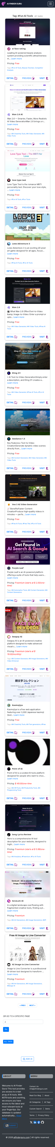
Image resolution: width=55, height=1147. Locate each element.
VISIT (42, 78)
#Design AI (11, 986)
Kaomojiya (17, 705)
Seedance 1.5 (18, 438)
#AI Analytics (16, 857)
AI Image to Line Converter (25, 964)
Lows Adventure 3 (20, 243)
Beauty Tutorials (28, 68)
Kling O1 (16, 373)
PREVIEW (27, 78)
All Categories (35, 1102)
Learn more (16, 58)
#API (44, 920)
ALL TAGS (8, 1041)
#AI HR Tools (16, 788)
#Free (43, 724)
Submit (12, 1125)
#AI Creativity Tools (18, 134)
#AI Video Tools (32, 326)
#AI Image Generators (37, 659)
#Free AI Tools (16, 263)
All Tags (47, 1102)
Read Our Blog (35, 1095)
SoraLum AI (17, 900)
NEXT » (32, 1005)
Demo (47, 1109)
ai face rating (18, 48)
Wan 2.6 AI (17, 114)
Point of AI (17, 768)
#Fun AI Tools (16, 68)
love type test (18, 180)
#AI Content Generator (19, 458)
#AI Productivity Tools (29, 788)
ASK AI (28, 1059)
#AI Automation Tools (19, 590)
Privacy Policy (43, 1115)
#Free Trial (26, 524)
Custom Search (36, 1109)
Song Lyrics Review (21, 834)
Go (6, 1029)
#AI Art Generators (18, 920)
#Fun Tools (26, 199)
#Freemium (26, 857)
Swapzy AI (16, 636)
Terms (32, 1115)
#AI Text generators (33, 724)
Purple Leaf (17, 568)
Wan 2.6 (15, 307)
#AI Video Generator (33, 134)
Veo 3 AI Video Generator (24, 504)
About (47, 1095)
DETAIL (10, 78)
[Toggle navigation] (51, 3)
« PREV (22, 1005)
